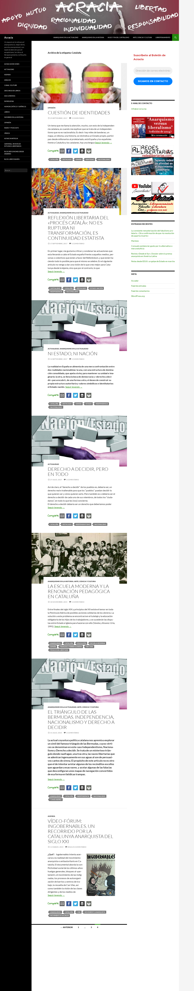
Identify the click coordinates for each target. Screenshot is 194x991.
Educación (81, 643)
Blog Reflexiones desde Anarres (14, 153)
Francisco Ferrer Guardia (71, 647)
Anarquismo (55, 643)
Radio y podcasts (11, 128)
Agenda (51, 816)
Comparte (53, 151)
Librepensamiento (163, 37)
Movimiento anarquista (95, 912)
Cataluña (54, 159)
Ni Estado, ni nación (72, 353)
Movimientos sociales (59, 915)
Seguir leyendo (103, 142)
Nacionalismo (104, 159)
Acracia (8, 37)
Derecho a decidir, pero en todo (78, 471)
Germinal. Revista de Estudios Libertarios (12, 145)
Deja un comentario (77, 847)
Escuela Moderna (97, 643)
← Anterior (66, 927)
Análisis (7, 80)
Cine (79, 912)
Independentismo (83, 524)
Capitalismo (55, 288)
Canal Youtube (10, 85)
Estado (89, 404)
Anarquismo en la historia (93, 37)
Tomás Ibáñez (56, 799)
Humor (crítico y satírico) (15, 106)
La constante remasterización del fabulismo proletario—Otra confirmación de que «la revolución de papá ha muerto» (152, 233)
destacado (67, 159)
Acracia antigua (11, 138)
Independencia (56, 292)
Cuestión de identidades (79, 112)
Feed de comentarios (140, 291)
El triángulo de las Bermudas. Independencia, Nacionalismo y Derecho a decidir (81, 719)
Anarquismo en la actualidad (65, 37)
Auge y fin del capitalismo (118, 37)
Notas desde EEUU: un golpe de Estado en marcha (153, 261)
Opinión (51, 108)
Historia (89, 647)
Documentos (9, 96)
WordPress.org (138, 296)
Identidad (90, 159)
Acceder (135, 280)
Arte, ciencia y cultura (142, 37)
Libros (7, 112)
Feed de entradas (138, 286)
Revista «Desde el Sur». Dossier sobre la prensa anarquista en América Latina (151, 254)
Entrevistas (9, 101)
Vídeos (7, 133)
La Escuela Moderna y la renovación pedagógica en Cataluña (79, 591)
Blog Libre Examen (11, 159)
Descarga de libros (12, 91)
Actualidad (53, 213)
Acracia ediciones (11, 64)
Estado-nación (96, 288)
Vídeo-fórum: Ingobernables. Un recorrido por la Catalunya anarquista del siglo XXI (80, 831)
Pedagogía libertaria (59, 650)
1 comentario (78, 118)
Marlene (135, 241)
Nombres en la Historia (13, 117)
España (79, 159)
